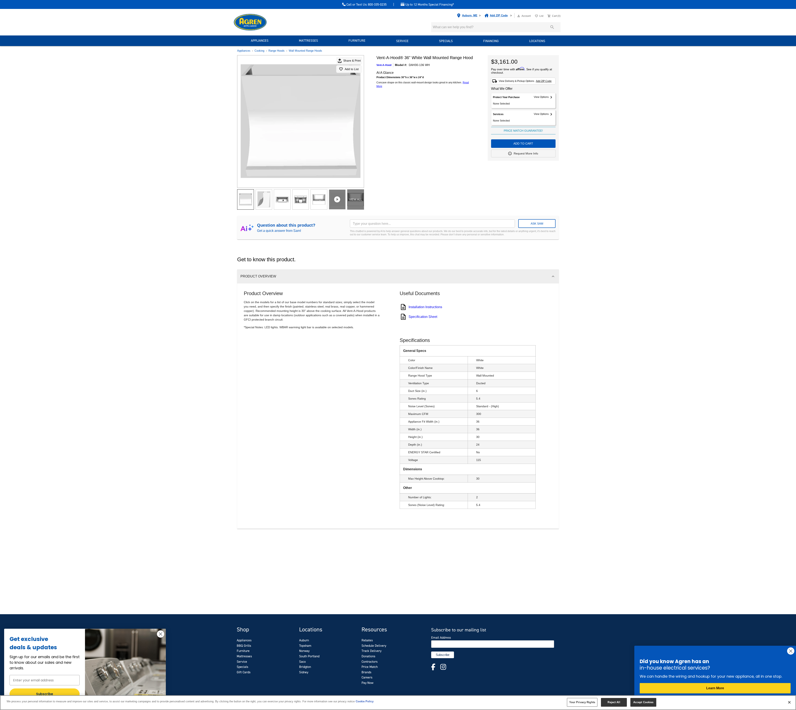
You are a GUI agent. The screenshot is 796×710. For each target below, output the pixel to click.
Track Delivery (371, 651)
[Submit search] (552, 27)
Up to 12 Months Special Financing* (429, 4)
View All (355, 199)
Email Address (441, 637)
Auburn (304, 640)
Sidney (303, 672)
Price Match (370, 667)
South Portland (309, 656)
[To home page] (258, 22)
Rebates (367, 640)
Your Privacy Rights (582, 702)
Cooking (259, 50)
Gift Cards (243, 672)
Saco (302, 661)
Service (402, 41)
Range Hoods (276, 50)
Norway (304, 651)
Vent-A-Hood (383, 65)
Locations (537, 41)
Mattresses (308, 40)
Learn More (715, 688)
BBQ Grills (244, 645)
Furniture (356, 40)
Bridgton (305, 667)
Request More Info (526, 153)
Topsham (305, 645)
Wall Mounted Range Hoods (305, 50)
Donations (368, 656)
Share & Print (352, 60)
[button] (518, 15)
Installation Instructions (425, 307)
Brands (366, 672)
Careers (367, 677)
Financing (491, 41)
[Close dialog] (160, 634)
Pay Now (367, 683)
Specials (446, 41)
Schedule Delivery (374, 645)
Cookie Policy (365, 701)
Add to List (352, 69)
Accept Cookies (643, 702)
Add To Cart (523, 143)
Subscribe (44, 694)
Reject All (614, 702)
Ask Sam (537, 223)
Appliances (259, 40)
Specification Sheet (423, 317)
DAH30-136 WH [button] (419, 65)
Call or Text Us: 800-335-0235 (366, 4)
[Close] (789, 702)
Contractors (369, 661)
